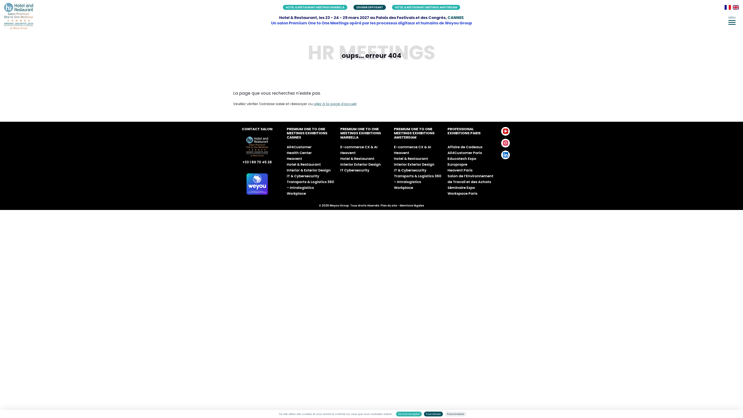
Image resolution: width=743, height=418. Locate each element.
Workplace (296, 193)
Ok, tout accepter (409, 414)
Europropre (457, 164)
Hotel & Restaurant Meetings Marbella (315, 7)
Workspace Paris (462, 193)
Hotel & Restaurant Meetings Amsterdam (426, 7)
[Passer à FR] (728, 7)
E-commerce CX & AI (358, 147)
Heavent (294, 158)
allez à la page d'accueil (335, 103)
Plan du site (389, 205)
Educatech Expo (462, 158)
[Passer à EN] (736, 7)
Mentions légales (412, 205)
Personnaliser (455, 414)
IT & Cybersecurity (303, 176)
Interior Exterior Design (360, 164)
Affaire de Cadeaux (465, 147)
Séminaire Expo (461, 187)
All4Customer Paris (465, 152)
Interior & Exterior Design (309, 170)
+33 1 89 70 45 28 (257, 162)
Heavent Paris (460, 170)
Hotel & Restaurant (304, 164)
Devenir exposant (369, 7)
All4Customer (299, 147)
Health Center (299, 152)
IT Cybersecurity (354, 170)
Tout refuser (433, 414)
